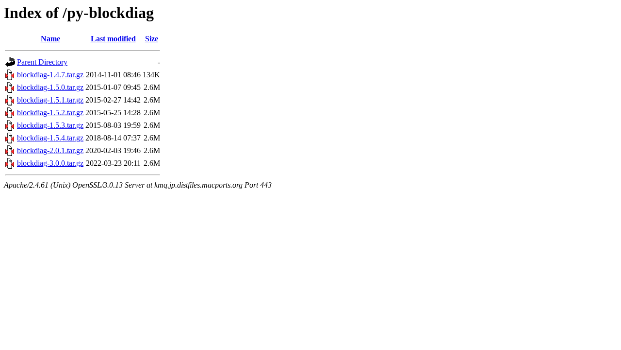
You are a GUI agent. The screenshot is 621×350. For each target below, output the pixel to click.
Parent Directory (42, 62)
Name (50, 39)
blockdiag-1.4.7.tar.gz (50, 74)
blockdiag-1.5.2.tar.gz (50, 112)
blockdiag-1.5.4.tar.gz (50, 138)
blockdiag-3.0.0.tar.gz (50, 163)
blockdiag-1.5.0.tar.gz (50, 87)
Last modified (113, 39)
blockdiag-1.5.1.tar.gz (50, 100)
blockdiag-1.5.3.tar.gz (50, 125)
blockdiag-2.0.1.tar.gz (50, 150)
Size (151, 39)
